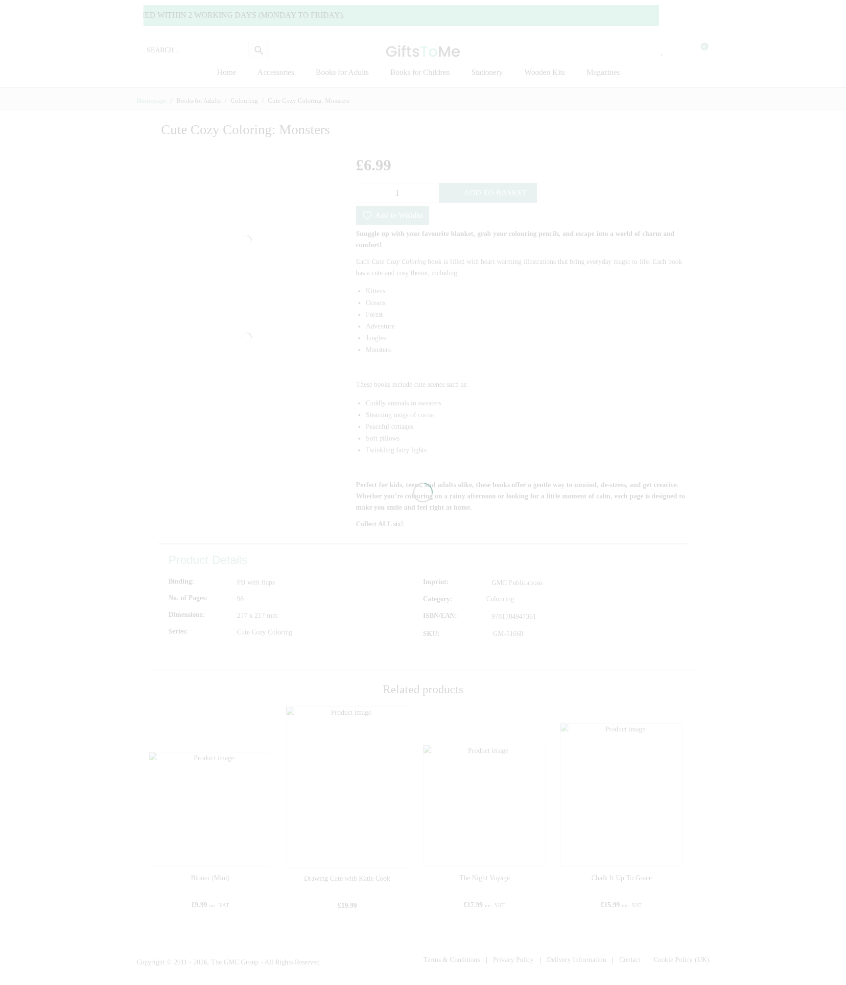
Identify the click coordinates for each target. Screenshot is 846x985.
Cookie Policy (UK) (681, 959)
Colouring (500, 599)
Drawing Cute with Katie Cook (347, 878)
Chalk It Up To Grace (621, 878)
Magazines (603, 72)
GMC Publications (517, 582)
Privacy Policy (513, 959)
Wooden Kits (544, 72)
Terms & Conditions (451, 959)
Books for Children (420, 72)
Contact (629, 959)
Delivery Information (576, 959)
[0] (698, 50)
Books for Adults (342, 72)
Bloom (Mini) (210, 878)
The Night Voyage (484, 878)
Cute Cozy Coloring (264, 632)
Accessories (276, 72)
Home (226, 72)
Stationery (487, 72)
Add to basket (495, 192)
